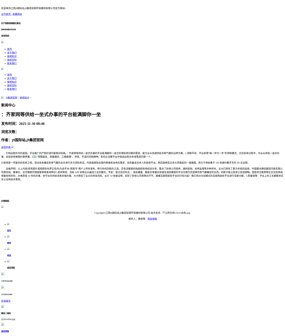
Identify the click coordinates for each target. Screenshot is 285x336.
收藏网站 (17, 14)
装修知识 (12, 56)
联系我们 (12, 63)
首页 (9, 49)
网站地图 (152, 219)
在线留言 (6, 301)
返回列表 (6, 147)
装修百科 (12, 60)
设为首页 (6, 14)
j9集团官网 (11, 97)
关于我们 (12, 52)
